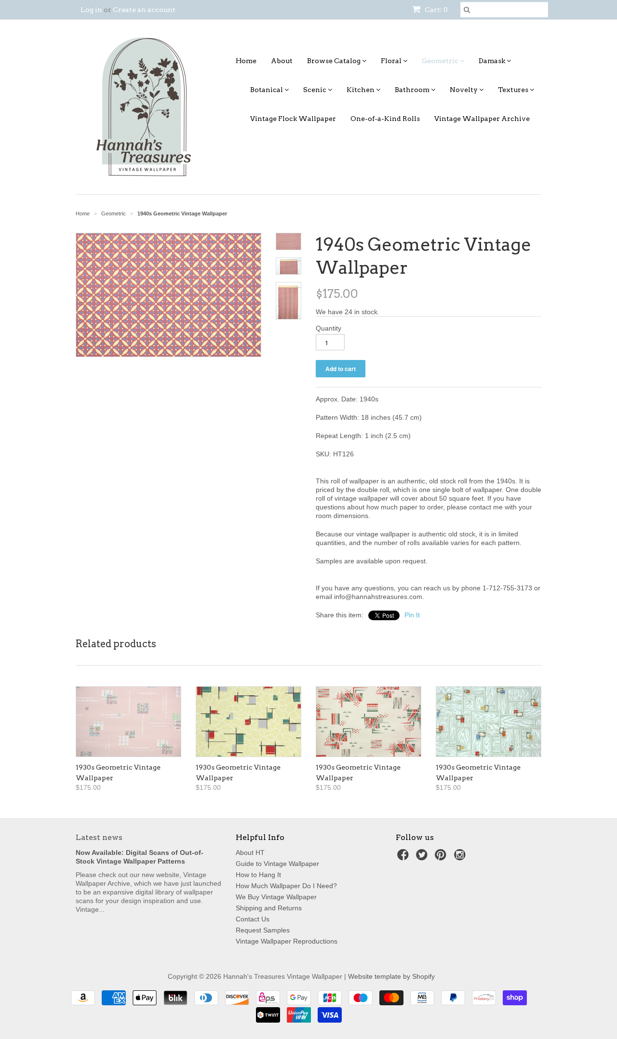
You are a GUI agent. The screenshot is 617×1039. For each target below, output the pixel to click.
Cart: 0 (435, 9)
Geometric (441, 61)
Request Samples (263, 930)
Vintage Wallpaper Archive (482, 118)
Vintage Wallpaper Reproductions (286, 941)
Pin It (412, 615)
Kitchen (361, 89)
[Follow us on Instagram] (461, 857)
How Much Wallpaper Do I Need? (286, 886)
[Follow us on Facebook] (404, 857)
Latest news (99, 837)
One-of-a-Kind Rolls (385, 118)
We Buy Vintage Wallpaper (276, 897)
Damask (493, 61)
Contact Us (252, 919)
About (282, 61)
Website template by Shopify (391, 976)
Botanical (267, 89)
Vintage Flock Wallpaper (293, 118)
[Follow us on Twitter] (423, 857)
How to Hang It (258, 875)
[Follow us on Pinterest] (442, 857)
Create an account (144, 9)
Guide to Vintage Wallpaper (277, 863)
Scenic (315, 89)
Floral (392, 61)
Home (246, 61)
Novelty (464, 89)
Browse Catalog (334, 61)
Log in (91, 9)
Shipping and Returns (269, 908)
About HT (250, 852)
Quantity (328, 328)
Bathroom (413, 89)
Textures (514, 89)
